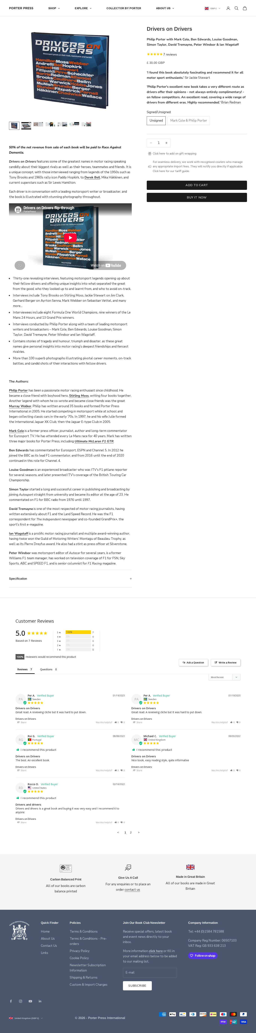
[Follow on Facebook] (11, 1001)
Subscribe (137, 986)
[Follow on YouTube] (30, 1001)
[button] (117, 722)
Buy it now (197, 197)
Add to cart (197, 185)
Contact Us (49, 946)
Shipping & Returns (83, 977)
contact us (132, 889)
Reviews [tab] (22, 669)
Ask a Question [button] (195, 662)
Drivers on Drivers (26, 718)
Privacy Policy (80, 951)
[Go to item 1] (14, 126)
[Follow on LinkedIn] (40, 1001)
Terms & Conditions (84, 931)
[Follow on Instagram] (20, 1001)
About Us (48, 938)
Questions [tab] (46, 669)
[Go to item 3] (38, 124)
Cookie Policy (79, 958)
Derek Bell (92, 177)
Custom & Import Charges (88, 985)
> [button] (139, 832)
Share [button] (23, 722)
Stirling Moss (79, 396)
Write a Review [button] (228, 662)
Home (45, 931)
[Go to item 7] (86, 124)
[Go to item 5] (62, 124)
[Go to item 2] (26, 126)
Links (44, 953)
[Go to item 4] (50, 124)
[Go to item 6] (74, 124)
